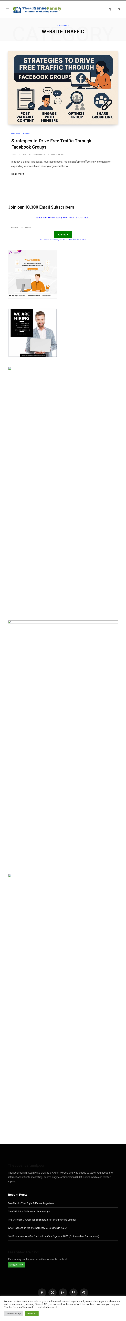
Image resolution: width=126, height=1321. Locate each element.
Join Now (63, 235)
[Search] (117, 9)
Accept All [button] (32, 1313)
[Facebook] (42, 1292)
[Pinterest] (73, 1292)
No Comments (37, 154)
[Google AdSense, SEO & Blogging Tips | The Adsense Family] (37, 9)
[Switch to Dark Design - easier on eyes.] (110, 9)
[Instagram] (63, 1292)
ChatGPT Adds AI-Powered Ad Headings (29, 1211)
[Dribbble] (84, 1292)
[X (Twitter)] (52, 1292)
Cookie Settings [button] (13, 1313)
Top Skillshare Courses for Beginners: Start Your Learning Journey (42, 1219)
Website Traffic (21, 133)
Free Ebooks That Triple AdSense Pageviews (31, 1203)
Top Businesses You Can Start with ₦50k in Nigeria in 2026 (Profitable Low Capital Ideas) (53, 1236)
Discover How (16, 1264)
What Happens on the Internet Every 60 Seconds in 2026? (37, 1228)
